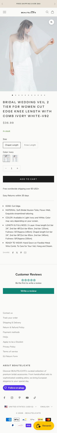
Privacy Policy (9, 346)
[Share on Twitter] (17, 252)
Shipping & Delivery (12, 322)
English (45, 407)
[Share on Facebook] (13, 252)
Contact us (8, 313)
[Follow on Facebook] (4, 397)
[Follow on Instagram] (12, 397)
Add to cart (28, 179)
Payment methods (11, 332)
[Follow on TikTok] (34, 397)
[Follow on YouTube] (27, 397)
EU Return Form (10, 356)
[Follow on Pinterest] (19, 397)
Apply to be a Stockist (13, 342)
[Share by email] (25, 252)
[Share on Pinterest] (21, 252)
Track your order (10, 317)
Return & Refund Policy (13, 327)
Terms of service (10, 351)
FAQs (5, 337)
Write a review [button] (29, 291)
